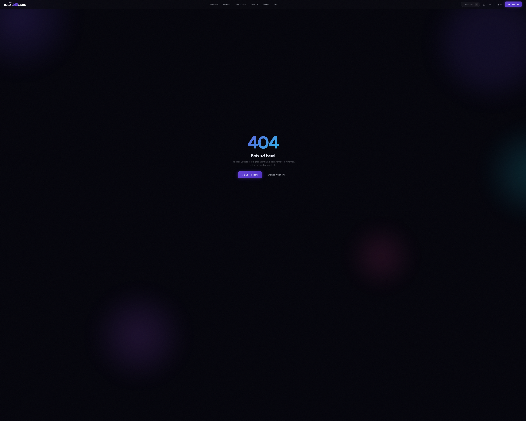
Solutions (227, 4)
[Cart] (483, 4)
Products (214, 4)
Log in (499, 4)
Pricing (266, 4)
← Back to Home (249, 174)
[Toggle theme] (490, 4)
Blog (276, 4)
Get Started (513, 4)
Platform (254, 4)
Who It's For (240, 4)
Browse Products (276, 174)
